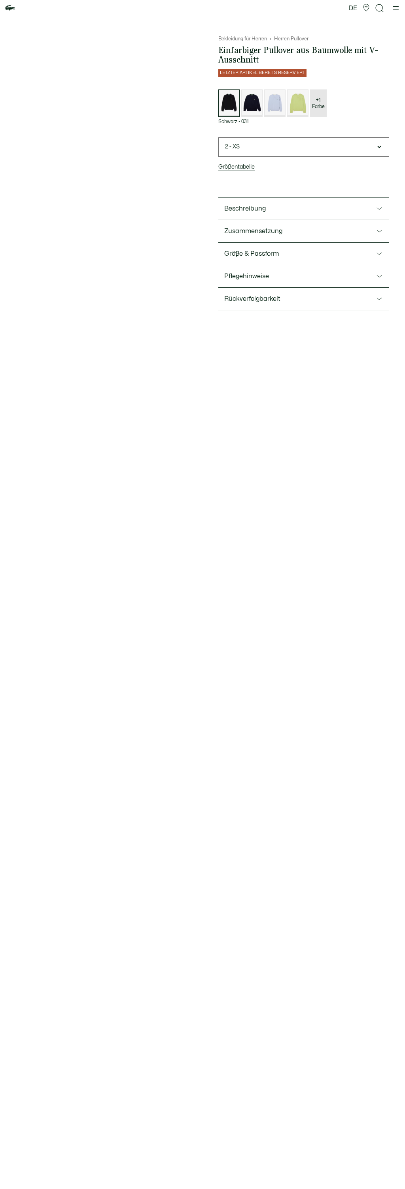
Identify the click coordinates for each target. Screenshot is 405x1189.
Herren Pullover (291, 38)
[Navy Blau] (252, 103)
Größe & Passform (251, 254)
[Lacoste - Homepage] (10, 8)
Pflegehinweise (246, 276)
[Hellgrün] (298, 103)
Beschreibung (245, 208)
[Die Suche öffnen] (379, 8)
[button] (366, 8)
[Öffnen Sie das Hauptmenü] (395, 8)
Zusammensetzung (253, 231)
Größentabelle (236, 166)
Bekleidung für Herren (242, 38)
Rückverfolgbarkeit (252, 299)
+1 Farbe (318, 103)
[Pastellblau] (275, 103)
